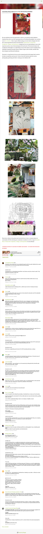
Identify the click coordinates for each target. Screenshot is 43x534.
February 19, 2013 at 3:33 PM (10, 330)
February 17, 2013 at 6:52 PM (10, 266)
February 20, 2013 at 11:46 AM (11, 365)
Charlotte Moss (5, 257)
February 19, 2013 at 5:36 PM (10, 344)
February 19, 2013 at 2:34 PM (10, 323)
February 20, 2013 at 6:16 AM (10, 351)
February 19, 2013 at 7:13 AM (10, 282)
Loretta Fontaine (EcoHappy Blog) (11, 508)
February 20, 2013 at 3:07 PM (10, 400)
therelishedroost (8, 299)
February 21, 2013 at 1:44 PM (10, 449)
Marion (6, 291)
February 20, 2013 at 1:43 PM (10, 389)
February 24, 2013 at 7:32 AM (10, 458)
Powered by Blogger (22, 532)
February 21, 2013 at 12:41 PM (11, 430)
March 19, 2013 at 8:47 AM (10, 524)
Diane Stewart (8, 317)
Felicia (6, 354)
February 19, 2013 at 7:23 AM (10, 288)
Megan (6, 470)
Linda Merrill (7, 361)
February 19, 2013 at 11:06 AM (11, 296)
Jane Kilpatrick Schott (9, 262)
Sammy (6, 386)
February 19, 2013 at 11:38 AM (11, 306)
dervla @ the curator (9, 285)
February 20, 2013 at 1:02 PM (10, 383)
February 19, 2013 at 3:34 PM (10, 337)
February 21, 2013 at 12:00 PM (11, 422)
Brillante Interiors (8, 425)
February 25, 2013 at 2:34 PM (10, 467)
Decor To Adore (8, 392)
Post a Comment (5, 526)
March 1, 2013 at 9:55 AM (10, 505)
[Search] (4, 1)
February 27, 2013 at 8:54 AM (10, 488)
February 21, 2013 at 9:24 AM (10, 413)
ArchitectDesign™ (8, 379)
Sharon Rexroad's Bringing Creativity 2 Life (13, 491)
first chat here (8, 40)
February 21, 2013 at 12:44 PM (11, 437)
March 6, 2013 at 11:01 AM (10, 515)
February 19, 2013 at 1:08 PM (10, 314)
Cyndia (6, 326)
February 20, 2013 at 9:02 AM (10, 358)
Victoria (6, 277)
